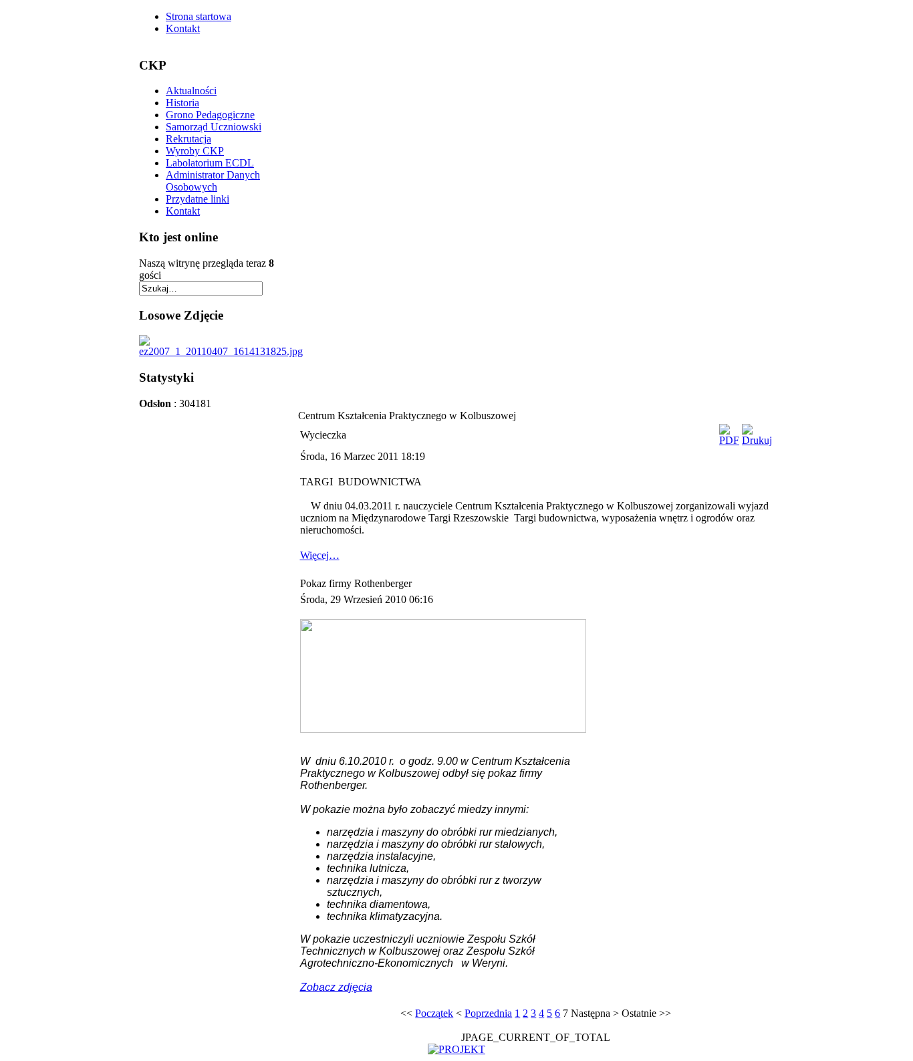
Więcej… (320, 555)
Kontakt (183, 28)
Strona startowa (198, 16)
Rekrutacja (188, 138)
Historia (182, 102)
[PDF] (729, 440)
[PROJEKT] (456, 1049)
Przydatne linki (197, 199)
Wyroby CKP (195, 150)
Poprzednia (488, 1013)
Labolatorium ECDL (210, 162)
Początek (434, 1013)
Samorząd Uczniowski (213, 126)
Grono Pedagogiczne (210, 114)
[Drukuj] (757, 440)
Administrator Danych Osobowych (213, 181)
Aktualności (191, 90)
